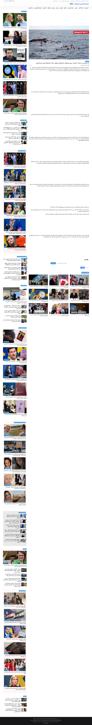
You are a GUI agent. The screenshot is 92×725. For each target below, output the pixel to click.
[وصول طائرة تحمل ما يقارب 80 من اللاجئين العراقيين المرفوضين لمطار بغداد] (38, 280)
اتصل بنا (39, 721)
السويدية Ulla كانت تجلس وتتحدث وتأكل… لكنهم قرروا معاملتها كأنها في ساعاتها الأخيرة (13, 710)
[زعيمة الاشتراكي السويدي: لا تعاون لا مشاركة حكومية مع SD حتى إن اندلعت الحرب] (24, 124)
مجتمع (53, 8)
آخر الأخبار (81, 8)
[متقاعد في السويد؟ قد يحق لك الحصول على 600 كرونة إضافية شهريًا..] (24, 268)
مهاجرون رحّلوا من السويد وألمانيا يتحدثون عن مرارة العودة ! (59, 300)
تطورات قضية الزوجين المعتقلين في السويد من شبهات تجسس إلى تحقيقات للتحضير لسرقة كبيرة (12, 278)
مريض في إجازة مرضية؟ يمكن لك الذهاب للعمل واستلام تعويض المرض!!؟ (12, 526)
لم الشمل (31, 8)
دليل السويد (70, 8)
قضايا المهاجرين (37, 8)
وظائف (49, 8)
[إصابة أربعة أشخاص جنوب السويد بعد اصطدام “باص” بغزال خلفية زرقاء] (24, 575)
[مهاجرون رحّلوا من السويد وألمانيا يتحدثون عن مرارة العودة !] (58, 294)
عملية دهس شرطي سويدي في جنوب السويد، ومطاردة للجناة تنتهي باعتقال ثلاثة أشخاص (12, 580)
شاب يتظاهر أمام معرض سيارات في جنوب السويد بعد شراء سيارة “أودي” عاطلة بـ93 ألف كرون (13, 700)
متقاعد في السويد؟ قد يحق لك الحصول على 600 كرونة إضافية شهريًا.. (13, 516)
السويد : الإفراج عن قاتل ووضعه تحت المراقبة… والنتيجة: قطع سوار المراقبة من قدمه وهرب (12, 570)
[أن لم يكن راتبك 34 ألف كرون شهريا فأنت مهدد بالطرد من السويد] (24, 138)
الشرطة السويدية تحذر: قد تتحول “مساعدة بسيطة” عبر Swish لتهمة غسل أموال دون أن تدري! (12, 521)
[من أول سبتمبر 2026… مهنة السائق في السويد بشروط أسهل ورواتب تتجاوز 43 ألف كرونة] (24, 306)
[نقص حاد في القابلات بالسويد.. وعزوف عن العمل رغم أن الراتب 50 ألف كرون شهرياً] (24, 311)
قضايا (65, 8)
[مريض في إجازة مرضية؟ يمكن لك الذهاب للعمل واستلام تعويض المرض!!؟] (23, 526)
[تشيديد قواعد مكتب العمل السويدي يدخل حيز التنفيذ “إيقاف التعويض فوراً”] (24, 260)
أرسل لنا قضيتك (35, 721)
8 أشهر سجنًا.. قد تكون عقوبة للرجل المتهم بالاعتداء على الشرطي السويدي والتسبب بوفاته (12, 585)
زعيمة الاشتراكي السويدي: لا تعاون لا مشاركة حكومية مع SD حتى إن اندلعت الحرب (13, 124)
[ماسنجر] (81, 268)
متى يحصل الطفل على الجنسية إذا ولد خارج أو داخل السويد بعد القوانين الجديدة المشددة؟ (12, 273)
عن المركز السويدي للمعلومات (45, 721)
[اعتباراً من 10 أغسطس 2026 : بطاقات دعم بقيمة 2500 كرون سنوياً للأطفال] (24, 264)
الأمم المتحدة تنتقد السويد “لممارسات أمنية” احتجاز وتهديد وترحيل (15, 79)
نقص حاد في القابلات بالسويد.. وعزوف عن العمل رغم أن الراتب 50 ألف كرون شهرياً (12, 312)
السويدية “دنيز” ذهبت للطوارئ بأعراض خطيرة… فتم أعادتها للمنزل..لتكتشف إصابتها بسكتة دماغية (12, 705)
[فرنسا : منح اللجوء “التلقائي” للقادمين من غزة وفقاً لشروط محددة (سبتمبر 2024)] (79, 308)
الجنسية (44, 8)
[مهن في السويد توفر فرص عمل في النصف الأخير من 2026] (24, 316)
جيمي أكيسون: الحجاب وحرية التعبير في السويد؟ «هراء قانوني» (15, 62)
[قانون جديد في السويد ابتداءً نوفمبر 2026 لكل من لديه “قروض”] (24, 134)
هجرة (57, 8)
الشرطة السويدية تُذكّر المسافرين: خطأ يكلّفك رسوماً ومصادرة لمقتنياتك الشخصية (12, 536)
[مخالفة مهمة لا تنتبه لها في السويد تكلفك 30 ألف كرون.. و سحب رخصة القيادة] (23, 540)
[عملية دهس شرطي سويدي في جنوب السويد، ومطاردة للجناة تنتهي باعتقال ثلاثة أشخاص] (24, 579)
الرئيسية (86, 8)
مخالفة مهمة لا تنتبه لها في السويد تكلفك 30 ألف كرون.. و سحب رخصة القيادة (12, 541)
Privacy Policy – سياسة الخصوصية (54, 721)
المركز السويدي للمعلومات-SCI (84, 65)
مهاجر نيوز (87, 61)
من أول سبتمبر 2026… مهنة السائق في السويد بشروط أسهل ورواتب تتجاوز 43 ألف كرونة (12, 307)
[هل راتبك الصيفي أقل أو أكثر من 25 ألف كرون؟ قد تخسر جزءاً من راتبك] (23, 531)
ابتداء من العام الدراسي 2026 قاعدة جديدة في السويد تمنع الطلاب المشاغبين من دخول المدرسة (12, 143)
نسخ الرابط (53, 263)
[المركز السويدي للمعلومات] (46, 4)
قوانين (61, 8)
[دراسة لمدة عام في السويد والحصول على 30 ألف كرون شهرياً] (24, 321)
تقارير (76, 8)
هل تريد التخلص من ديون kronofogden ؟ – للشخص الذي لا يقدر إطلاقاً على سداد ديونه (12, 129)
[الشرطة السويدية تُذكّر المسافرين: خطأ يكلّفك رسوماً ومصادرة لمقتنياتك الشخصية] (23, 535)
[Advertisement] (59, 17)
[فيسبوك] (84, 268)
